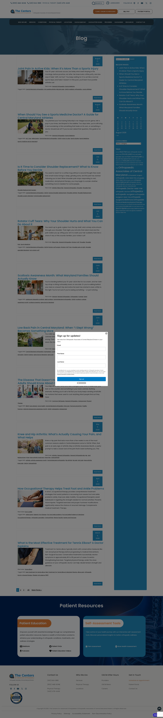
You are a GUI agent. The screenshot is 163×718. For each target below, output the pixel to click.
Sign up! (81, 379)
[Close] (106, 333)
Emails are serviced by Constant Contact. (65, 374)
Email (59, 345)
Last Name (60, 362)
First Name (60, 353)
